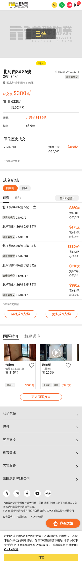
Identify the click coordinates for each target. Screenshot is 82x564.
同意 (41, 557)
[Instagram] (16, 493)
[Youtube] (37, 493)
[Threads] (6, 493)
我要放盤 (66, 523)
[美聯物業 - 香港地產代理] (18, 5)
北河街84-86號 (36, 118)
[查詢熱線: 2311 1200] (54, 5)
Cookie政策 (11, 549)
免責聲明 (8, 516)
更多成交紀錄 (61, 314)
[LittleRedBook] (47, 493)
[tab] (6, 198)
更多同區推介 (41, 397)
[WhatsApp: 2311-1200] (62, 5)
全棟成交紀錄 (20, 314)
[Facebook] (27, 493)
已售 (41, 33)
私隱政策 (22, 516)
